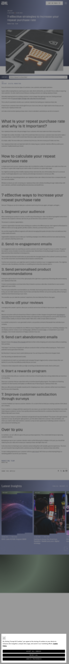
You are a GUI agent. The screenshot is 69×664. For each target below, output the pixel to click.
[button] (4, 638)
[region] (33, 648)
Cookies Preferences (34, 659)
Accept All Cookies (33, 651)
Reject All (34, 655)
